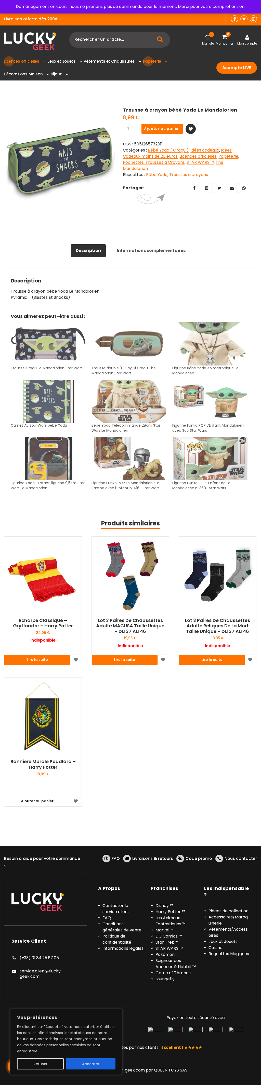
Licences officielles (198, 156)
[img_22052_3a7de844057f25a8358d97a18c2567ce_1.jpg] (59, 162)
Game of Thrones (173, 973)
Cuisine (215, 948)
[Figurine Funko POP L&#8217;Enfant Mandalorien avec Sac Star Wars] (210, 401)
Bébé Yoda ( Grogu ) (168, 150)
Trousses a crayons (188, 175)
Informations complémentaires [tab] (151, 250)
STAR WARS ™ (200, 162)
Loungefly (165, 979)
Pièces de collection (228, 911)
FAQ (116, 858)
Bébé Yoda (156, 175)
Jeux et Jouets (223, 941)
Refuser (40, 1063)
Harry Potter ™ (170, 912)
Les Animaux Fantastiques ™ (170, 921)
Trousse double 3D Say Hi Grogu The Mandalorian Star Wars (124, 370)
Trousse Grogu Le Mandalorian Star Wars (47, 368)
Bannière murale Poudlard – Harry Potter (43, 764)
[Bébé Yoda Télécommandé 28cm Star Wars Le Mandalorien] (129, 401)
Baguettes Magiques (228, 954)
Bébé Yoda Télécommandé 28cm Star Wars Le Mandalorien (126, 428)
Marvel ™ (164, 930)
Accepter (90, 1063)
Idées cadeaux (204, 150)
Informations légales (122, 948)
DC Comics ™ (168, 936)
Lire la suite (37, 659)
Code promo (199, 858)
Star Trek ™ (166, 942)
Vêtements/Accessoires (228, 932)
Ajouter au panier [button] (37, 801)
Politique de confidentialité (116, 939)
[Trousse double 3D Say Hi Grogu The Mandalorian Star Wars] (129, 343)
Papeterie (228, 156)
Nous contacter (241, 858)
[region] (66, 1042)
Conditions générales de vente (121, 927)
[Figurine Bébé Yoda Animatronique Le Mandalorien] (210, 343)
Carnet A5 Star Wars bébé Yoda (39, 425)
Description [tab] (88, 250)
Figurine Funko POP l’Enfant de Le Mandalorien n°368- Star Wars (201, 485)
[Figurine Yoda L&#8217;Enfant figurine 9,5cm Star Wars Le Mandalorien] (48, 458)
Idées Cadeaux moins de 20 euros (177, 153)
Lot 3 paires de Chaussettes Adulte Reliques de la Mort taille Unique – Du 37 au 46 (217, 626)
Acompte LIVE (236, 68)
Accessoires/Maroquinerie (228, 920)
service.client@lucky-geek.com (41, 974)
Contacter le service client (115, 909)
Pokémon (165, 954)
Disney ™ (164, 905)
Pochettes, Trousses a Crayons (154, 162)
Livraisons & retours (152, 858)
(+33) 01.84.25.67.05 (39, 958)
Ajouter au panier (162, 128)
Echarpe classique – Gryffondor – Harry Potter (43, 623)
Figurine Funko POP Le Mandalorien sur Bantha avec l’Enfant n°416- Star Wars (126, 485)
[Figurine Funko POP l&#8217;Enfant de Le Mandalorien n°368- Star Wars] (210, 458)
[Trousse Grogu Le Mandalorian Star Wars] (48, 343)
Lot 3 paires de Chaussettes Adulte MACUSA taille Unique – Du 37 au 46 (130, 626)
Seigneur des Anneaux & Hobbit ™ (175, 964)
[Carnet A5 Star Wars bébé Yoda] (48, 401)
